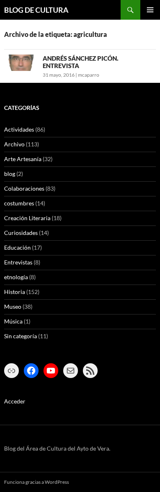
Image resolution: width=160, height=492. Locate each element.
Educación (17, 247)
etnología (16, 276)
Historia (14, 291)
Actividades (19, 129)
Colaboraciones (24, 188)
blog (9, 173)
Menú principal (150, 10)
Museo (12, 306)
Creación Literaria (27, 217)
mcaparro (88, 75)
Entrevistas (18, 262)
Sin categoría (20, 336)
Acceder (14, 401)
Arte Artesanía (22, 158)
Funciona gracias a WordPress (36, 482)
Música (13, 321)
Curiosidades (21, 232)
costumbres (19, 203)
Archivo (14, 144)
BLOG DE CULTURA (36, 9)
